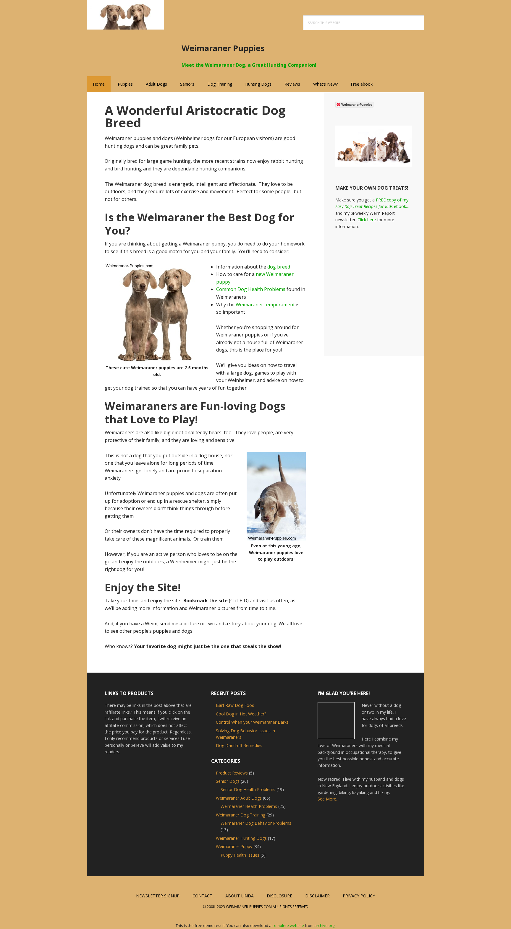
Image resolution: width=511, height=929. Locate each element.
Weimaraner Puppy (234, 846)
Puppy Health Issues (240, 855)
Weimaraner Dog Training (240, 815)
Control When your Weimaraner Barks (252, 722)
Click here (367, 219)
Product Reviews (232, 773)
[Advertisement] (385, 289)
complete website (288, 925)
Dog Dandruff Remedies (239, 745)
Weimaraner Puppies (125, 15)
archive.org (324, 925)
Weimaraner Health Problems (249, 806)
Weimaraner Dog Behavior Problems (256, 823)
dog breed (278, 266)
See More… (328, 799)
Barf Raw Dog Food (235, 705)
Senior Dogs (228, 781)
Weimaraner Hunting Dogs (241, 838)
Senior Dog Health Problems (248, 789)
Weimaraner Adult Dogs (239, 798)
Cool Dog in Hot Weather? (241, 714)
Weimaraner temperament (265, 304)
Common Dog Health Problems (250, 289)
